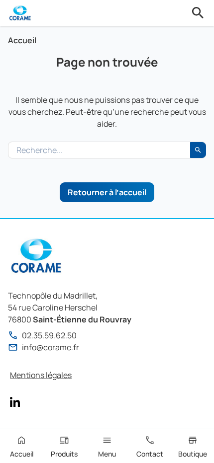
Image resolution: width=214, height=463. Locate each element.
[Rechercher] (198, 13)
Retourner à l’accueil (107, 192)
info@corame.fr (50, 347)
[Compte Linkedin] (15, 402)
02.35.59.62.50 (49, 335)
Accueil (22, 40)
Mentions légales (41, 375)
